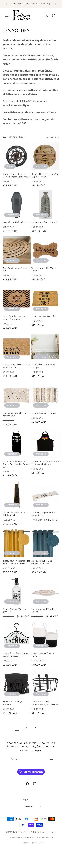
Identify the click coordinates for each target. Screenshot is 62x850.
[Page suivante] (45, 728)
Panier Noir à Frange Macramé (12, 703)
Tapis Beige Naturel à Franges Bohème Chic (16, 414)
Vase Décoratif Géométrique (16, 222)
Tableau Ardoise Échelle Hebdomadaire (14, 513)
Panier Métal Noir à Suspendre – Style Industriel (44, 703)
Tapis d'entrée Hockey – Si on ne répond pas (16, 366)
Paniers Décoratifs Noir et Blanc (43, 654)
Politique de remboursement (40, 837)
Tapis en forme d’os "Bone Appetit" (43, 269)
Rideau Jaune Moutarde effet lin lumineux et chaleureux (16, 562)
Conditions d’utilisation (33, 843)
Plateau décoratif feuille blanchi (42, 610)
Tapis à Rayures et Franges (43, 413)
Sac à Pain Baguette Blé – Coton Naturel (43, 513)
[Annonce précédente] (6, 4)
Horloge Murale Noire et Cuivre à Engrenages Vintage (16, 175)
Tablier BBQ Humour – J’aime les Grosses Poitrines (45, 462)
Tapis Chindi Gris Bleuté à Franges (43, 366)
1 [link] (17, 728)
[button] (7, 15)
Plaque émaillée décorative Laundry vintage (16, 654)
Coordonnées (18, 837)
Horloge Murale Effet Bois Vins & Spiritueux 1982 (45, 175)
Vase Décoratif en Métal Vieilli (45, 222)
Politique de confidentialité (43, 832)
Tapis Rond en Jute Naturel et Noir (16, 269)
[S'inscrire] (51, 759)
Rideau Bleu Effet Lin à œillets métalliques (42, 562)
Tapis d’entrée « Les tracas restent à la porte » (15, 317)
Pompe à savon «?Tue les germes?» (14, 610)
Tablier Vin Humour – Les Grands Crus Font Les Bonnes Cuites (16, 464)
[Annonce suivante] (55, 4)
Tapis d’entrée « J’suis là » (43, 316)
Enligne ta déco (20, 832)
